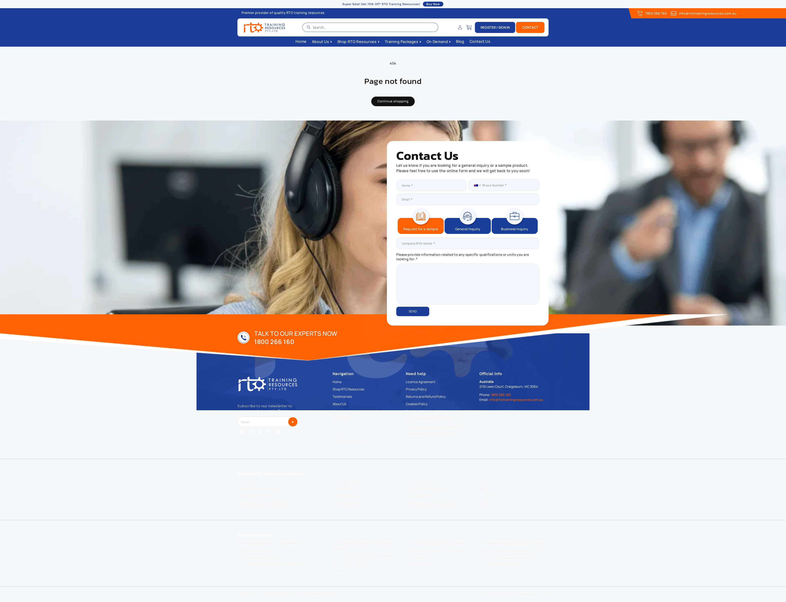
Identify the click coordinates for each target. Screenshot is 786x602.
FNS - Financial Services (351, 563)
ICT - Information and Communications (436, 543)
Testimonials (342, 396)
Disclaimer (341, 433)
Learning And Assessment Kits (260, 489)
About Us (339, 404)
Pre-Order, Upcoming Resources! (431, 504)
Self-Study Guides (346, 504)
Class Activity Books (348, 496)
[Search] (308, 27)
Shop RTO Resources (348, 389)
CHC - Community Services (257, 558)
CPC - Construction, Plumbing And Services (270, 565)
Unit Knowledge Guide (423, 482)
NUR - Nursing (417, 558)
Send (413, 311)
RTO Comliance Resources (426, 489)
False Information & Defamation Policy (434, 418)
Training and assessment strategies (264, 504)
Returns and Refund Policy (426, 396)
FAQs (336, 426)
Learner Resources (347, 482)
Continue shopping (393, 101)
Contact (530, 27)
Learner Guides (344, 489)
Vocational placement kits (256, 496)
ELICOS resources (420, 496)
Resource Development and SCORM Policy (437, 426)
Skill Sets (487, 496)
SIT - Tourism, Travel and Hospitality (506, 558)
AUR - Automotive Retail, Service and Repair (269, 543)
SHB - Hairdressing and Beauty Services (509, 550)
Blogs (337, 411)
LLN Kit (485, 489)
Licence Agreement (420, 382)
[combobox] (370, 27)
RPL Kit (485, 482)
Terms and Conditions (349, 441)
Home (337, 382)
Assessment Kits (249, 482)
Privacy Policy (416, 389)
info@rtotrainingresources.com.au (707, 13)
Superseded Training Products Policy (433, 433)
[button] (468, 27)
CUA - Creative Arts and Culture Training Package (363, 546)
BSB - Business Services (255, 550)
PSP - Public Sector (421, 565)
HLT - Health (342, 570)
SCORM (485, 504)
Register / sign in (495, 27)
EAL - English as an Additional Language (362, 556)
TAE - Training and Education (501, 565)
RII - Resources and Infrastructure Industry (512, 543)
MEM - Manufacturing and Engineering (435, 550)
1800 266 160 (656, 13)
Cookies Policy (416, 404)
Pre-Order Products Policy (425, 411)
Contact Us (341, 418)
